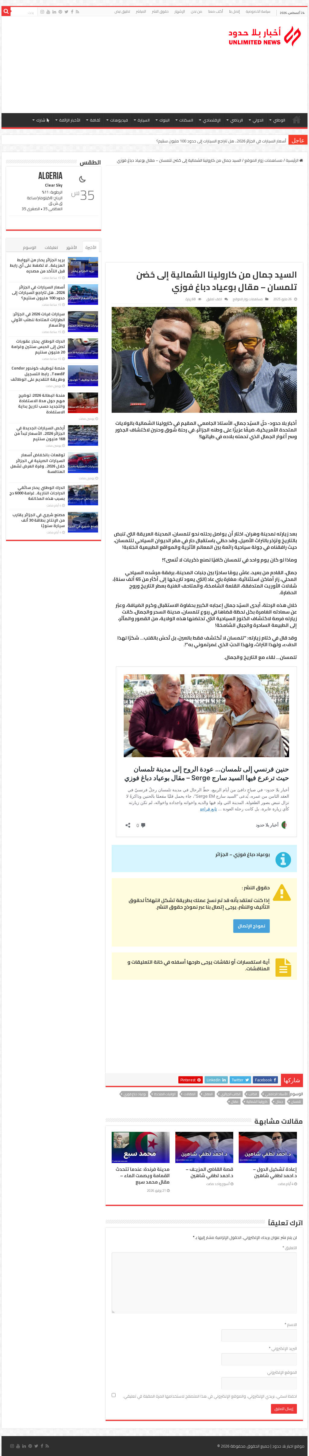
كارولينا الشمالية (257, 1102)
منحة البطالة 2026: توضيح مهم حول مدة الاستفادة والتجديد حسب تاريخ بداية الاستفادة (41, 403)
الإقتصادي (212, 120)
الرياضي (236, 120)
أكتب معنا (215, 11)
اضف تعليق (214, 299)
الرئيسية (296, 119)
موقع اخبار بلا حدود (288, 1446)
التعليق (289, 1247)
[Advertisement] (116, 64)
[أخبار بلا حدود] (265, 34)
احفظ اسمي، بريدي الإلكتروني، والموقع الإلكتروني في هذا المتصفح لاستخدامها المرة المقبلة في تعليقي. (210, 1396)
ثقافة (95, 120)
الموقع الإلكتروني (282, 1372)
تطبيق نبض (122, 11)
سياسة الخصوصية (258, 11)
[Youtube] (48, 11)
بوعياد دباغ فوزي (135, 1094)
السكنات (186, 120)
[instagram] (42, 11)
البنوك (164, 120)
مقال (234, 1102)
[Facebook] (72, 11)
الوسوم (29, 247)
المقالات (190, 1094)
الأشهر (71, 247)
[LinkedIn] (54, 11)
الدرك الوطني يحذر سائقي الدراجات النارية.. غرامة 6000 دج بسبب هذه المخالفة (37, 493)
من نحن (196, 11)
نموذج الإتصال (251, 926)
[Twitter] (66, 11)
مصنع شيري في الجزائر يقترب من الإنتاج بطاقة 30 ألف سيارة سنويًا (38, 520)
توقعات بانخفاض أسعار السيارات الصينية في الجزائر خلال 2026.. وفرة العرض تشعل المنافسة (37, 463)
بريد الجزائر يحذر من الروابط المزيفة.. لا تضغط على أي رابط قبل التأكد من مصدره (37, 265)
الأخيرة (90, 247)
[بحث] (6, 11)
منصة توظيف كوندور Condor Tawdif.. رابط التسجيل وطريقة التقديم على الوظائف (38, 373)
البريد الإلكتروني (283, 1348)
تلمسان (296, 1102)
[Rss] (77, 11)
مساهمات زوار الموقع (263, 160)
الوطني (279, 120)
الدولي (258, 120)
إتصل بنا (234, 11)
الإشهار (180, 11)
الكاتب (253, 1094)
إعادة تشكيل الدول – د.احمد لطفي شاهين (275, 1172)
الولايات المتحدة (165, 1094)
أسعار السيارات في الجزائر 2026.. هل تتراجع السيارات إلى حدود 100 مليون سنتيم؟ (38, 292)
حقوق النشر (160, 11)
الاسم (291, 1324)
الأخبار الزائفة (69, 120)
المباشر (141, 11)
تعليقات (51, 247)
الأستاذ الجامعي (276, 1094)
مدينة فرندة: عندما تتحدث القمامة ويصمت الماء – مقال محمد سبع (143, 1176)
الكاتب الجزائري (231, 1094)
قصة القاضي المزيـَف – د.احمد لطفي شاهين (209, 1172)
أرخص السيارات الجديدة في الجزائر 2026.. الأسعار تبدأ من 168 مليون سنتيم (39, 433)
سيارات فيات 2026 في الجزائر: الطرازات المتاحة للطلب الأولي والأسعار (230, 141)
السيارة (144, 120)
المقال (208, 1094)
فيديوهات (119, 120)
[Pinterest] (60, 11)
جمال (279, 1102)
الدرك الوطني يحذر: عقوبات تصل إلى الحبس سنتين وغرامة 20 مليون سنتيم (38, 346)
